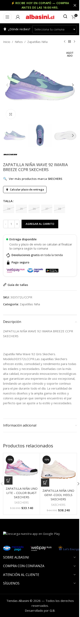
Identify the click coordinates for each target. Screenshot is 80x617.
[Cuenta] (18, 17)
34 (8, 209)
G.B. (52, 610)
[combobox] (54, 29)
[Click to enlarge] (10, 114)
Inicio (6, 42)
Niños (19, 42)
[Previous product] (64, 41)
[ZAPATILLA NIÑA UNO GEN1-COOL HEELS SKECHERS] (58, 470)
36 (34, 209)
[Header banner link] (40, 5)
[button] (7, 85)
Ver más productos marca (32, 179)
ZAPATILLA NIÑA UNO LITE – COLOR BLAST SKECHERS (22, 492)
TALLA (8, 201)
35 (21, 209)
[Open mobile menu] (7, 17)
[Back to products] (69, 41)
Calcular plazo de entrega (27, 189)
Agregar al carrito (40, 224)
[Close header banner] (75, 5)
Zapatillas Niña (37, 42)
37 (46, 209)
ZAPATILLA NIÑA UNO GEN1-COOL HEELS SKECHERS (58, 494)
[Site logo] (40, 17)
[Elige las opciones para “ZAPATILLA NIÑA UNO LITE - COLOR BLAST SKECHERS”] (8, 480)
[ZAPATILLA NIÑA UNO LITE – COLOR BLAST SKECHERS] (21, 469)
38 (59, 209)
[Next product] (74, 41)
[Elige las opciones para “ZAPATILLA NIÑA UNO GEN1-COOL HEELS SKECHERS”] (45, 482)
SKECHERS (21, 502)
